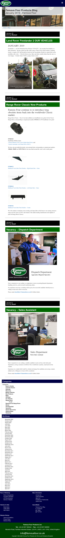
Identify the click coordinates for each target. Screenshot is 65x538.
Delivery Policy (7, 520)
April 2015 (7, 487)
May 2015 (7, 485)
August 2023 (8, 422)
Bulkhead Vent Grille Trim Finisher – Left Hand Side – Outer (23, 188)
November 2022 (9, 436)
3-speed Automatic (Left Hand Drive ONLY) (19, 144)
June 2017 (7, 459)
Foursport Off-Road (8, 496)
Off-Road (8, 397)
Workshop (8, 413)
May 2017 (7, 460)
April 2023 (7, 429)
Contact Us (38, 495)
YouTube (39, 511)
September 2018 (9, 444)
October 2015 (8, 477)
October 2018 (8, 443)
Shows (7, 405)
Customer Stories (10, 387)
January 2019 (8, 441)
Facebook (39, 508)
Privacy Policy (6, 519)
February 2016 (8, 473)
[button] (20, 73)
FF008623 (10, 166)
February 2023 (8, 432)
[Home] (6, 3)
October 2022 (8, 438)
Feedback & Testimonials (42, 499)
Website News (9, 411)
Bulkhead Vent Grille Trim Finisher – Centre (19, 207)
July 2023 (7, 424)
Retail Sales (6, 507)
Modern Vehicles (10, 392)
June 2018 (7, 446)
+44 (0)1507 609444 (25, 527)
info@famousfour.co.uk (32, 533)
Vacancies (8, 408)
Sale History (6, 510)
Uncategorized (9, 406)
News (7, 395)
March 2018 (8, 447)
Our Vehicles (9, 398)
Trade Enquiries (40, 496)
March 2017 (8, 462)
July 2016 (7, 470)
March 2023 (8, 430)
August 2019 (8, 440)
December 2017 (9, 451)
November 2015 (9, 476)
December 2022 (9, 435)
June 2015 (7, 484)
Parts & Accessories (8, 495)
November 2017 (9, 452)
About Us (38, 498)
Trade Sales (6, 508)
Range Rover (9, 400)
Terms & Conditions (8, 517)
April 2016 (7, 471)
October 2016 (8, 468)
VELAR (10, 402)
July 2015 (7, 482)
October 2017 (8, 454)
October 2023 (8, 421)
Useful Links (39, 501)
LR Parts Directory (8, 498)
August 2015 (8, 481)
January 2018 (8, 449)
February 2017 (8, 463)
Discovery (8, 391)
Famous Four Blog (40, 507)
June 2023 (7, 425)
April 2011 (7, 488)
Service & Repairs (7, 499)
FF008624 (10, 186)
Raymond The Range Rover (13, 403)
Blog (9, 27)
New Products (9, 394)
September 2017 (9, 455)
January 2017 (8, 465)
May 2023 (7, 427)
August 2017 (8, 457)
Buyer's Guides (10, 386)
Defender (8, 389)
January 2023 (8, 433)
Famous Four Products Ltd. (32, 525)
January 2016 (8, 474)
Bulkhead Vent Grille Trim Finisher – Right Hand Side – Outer (24, 168)
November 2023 (9, 419)
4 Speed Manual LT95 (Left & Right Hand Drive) (20, 142)
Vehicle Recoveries (11, 409)
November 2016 (9, 466)
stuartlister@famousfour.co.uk (23, 292)
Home (4, 27)
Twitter (39, 510)
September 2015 (9, 479)
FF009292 (10, 206)
